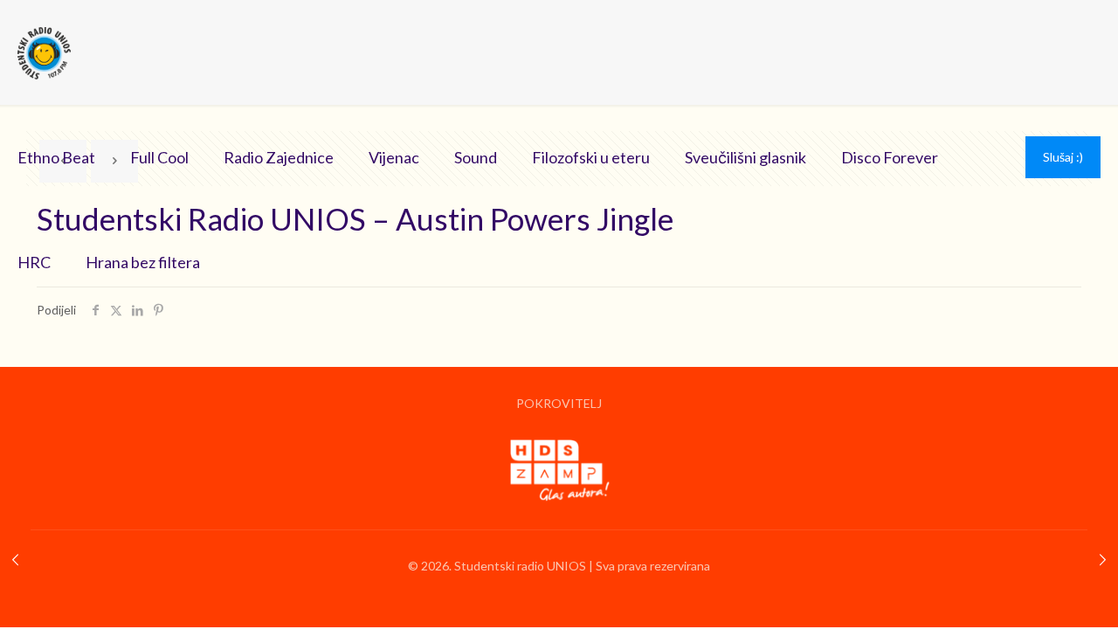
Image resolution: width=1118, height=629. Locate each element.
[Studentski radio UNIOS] (44, 52)
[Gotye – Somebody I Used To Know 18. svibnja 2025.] (15, 559)
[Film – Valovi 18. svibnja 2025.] (1102, 559)
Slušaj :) (1063, 156)
